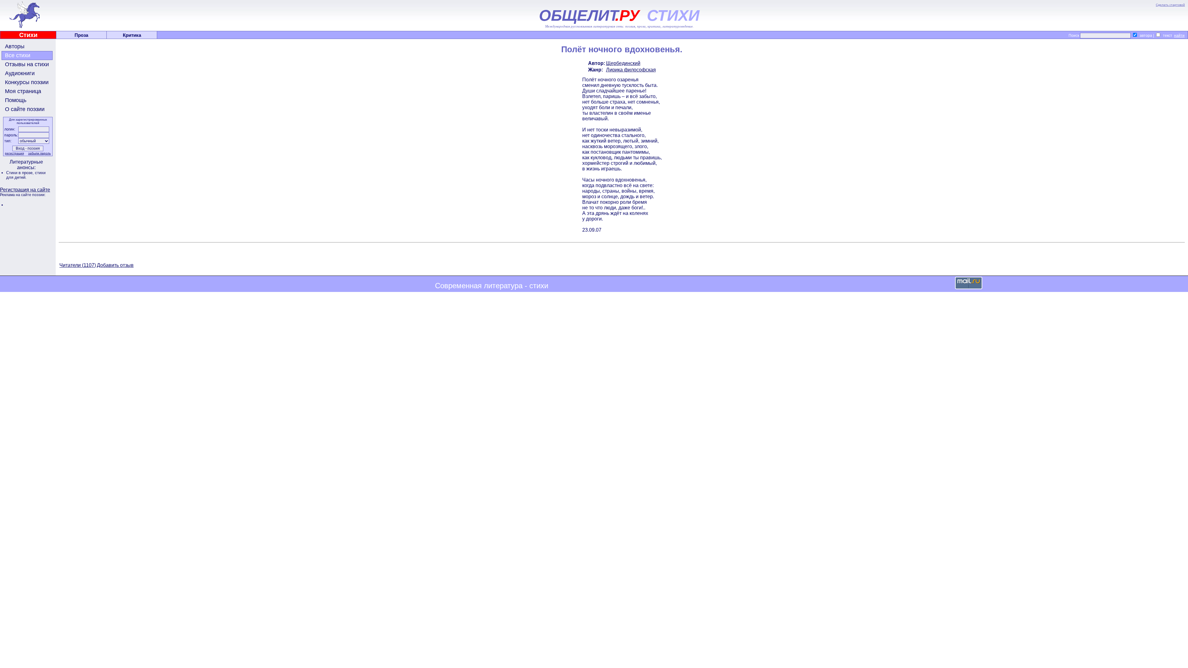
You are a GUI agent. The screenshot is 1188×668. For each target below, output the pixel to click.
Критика (132, 35)
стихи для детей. (25, 175)
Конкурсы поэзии (27, 82)
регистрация (14, 153)
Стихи (28, 35)
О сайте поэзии (25, 109)
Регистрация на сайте (25, 189)
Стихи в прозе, (20, 172)
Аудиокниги (20, 73)
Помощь (15, 100)
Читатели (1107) (77, 265)
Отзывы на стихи (27, 64)
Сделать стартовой (1170, 4)
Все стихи (17, 55)
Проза (81, 35)
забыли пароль (39, 153)
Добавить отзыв (115, 265)
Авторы (14, 46)
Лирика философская (631, 69)
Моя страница (23, 91)
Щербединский (623, 63)
